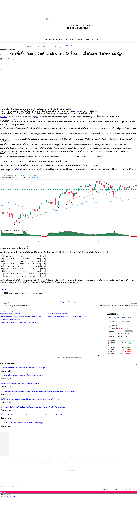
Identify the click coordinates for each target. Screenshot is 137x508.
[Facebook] (17, 64)
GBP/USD (4, 117)
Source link (3, 289)
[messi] (1, 59)
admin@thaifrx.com (72, 470)
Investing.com (77, 357)
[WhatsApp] (30, 64)
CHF (43, 256)
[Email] (37, 64)
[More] (50, 296)
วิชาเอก (40, 293)
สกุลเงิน (45, 293)
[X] (24, 64)
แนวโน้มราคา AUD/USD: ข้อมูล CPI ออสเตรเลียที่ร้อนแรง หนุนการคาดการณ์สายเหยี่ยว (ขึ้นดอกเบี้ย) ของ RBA (30, 399)
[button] (97, 39)
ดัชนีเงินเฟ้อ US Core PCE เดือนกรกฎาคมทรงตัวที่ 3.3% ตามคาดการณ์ (20, 383)
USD (37, 117)
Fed (78, 111)
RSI (18, 169)
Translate (15, 496)
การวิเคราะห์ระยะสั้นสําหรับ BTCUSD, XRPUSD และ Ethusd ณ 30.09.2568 (116, 305)
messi (5, 59)
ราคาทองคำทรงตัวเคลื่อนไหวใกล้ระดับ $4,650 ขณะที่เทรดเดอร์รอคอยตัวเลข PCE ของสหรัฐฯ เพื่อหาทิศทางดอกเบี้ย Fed (33, 407)
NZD (38, 256)
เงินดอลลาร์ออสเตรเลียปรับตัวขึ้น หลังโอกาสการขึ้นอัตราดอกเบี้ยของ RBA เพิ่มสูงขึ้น (23, 367)
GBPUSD (11, 293)
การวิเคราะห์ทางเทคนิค (20, 293)
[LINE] (44, 64)
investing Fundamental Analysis (13, 47)
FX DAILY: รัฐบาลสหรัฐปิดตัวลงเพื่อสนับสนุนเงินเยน (14, 305)
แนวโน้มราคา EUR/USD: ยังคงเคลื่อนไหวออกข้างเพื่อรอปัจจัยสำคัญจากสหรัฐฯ (22, 423)
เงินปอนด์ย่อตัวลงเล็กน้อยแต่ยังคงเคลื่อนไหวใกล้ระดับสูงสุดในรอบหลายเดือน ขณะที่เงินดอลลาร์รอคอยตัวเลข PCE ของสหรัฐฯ (34, 415)
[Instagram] (7, 475)
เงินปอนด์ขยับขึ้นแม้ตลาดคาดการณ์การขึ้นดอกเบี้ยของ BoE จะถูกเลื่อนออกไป (22, 375)
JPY (22, 256)
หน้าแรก (2, 47)
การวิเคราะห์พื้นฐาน (32, 293)
